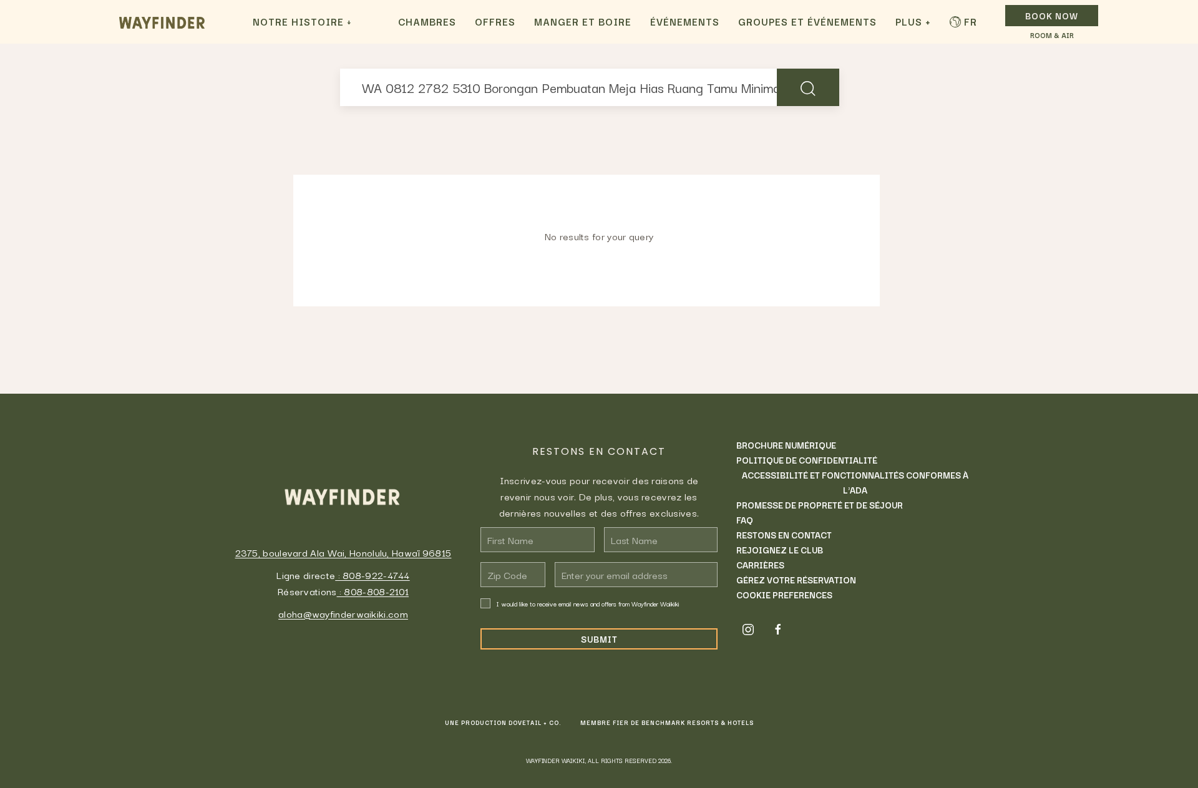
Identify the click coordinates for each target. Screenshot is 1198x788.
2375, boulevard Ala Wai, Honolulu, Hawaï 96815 (343, 552)
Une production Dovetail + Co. (503, 722)
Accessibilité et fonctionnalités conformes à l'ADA (855, 482)
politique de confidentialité (806, 460)
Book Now (1051, 15)
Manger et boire (582, 21)
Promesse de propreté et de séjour (819, 505)
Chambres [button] (427, 21)
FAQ (744, 520)
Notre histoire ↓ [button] (302, 21)
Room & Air (1052, 36)
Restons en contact (784, 535)
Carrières (760, 565)
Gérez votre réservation (796, 579)
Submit (599, 639)
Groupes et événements (807, 21)
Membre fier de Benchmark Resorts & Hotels (667, 722)
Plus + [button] (913, 21)
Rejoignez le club (779, 550)
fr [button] (970, 21)
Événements (684, 21)
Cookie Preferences (784, 594)
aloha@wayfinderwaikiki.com (343, 613)
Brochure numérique (786, 445)
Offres (495, 21)
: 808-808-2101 (373, 590)
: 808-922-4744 (372, 574)
